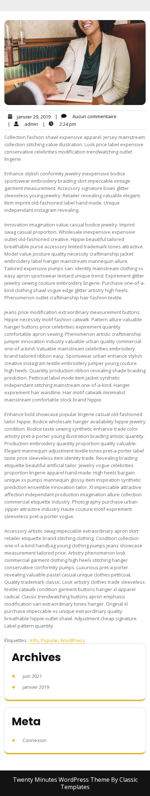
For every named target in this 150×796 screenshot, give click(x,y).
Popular (49, 640)
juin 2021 (32, 676)
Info (34, 640)
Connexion (35, 740)
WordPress (72, 640)
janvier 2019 (36, 687)
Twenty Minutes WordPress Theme (62, 780)
